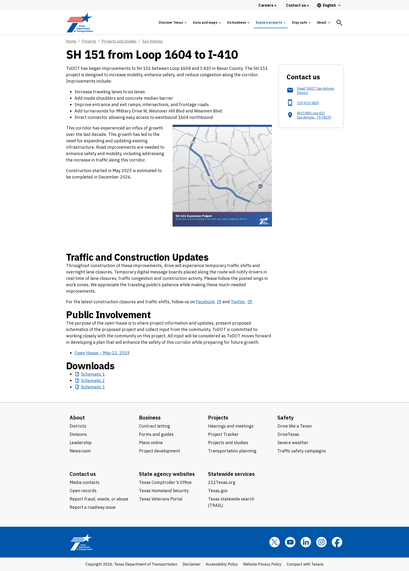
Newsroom (80, 451)
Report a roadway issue (93, 507)
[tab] (172, 22)
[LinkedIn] (306, 542)
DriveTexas (288, 434)
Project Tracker (223, 434)
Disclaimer (191, 564)
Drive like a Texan (294, 426)
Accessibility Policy (222, 564)
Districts (78, 426)
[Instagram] (321, 542)
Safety (285, 417)
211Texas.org (221, 482)
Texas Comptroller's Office (165, 482)
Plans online (151, 442)
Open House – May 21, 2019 (102, 353)
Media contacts (84, 482)
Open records (83, 490)
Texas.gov (218, 490)
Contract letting (154, 426)
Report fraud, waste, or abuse (99, 499)
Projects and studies (119, 41)
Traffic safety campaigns (301, 451)
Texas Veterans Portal (160, 499)
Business (150, 417)
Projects (89, 41)
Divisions (78, 434)
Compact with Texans (305, 564)
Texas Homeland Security (164, 490)
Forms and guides (156, 434)
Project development (159, 451)
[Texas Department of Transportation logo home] (79, 23)
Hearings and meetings (230, 426)
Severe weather (292, 442)
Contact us (83, 473)
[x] (274, 542)
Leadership (81, 442)
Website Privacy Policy (262, 564)
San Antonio (152, 41)
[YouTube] (290, 542)
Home (71, 41)
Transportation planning (232, 451)
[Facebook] (337, 542)
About (77, 417)
